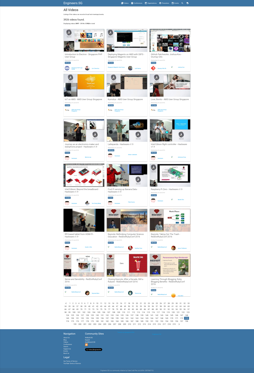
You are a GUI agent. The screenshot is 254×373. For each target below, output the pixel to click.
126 (77, 315)
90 (161, 309)
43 (101, 306)
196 (176, 321)
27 (165, 303)
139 (141, 315)
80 (121, 309)
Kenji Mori (180, 295)
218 (169, 324)
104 (93, 312)
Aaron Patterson (182, 248)
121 (178, 312)
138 (136, 315)
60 (169, 306)
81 (125, 309)
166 (151, 318)
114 (143, 312)
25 (157, 303)
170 (171, 318)
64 (185, 306)
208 (119, 324)
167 (156, 318)
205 (104, 324)
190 (146, 321)
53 (141, 306)
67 (69, 309)
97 (189, 309)
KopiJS (87, 340)
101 (78, 312)
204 (99, 324)
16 (121, 303)
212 (139, 324)
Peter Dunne (131, 202)
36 (73, 306)
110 (123, 312)
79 (117, 309)
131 (102, 315)
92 (169, 309)
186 (127, 321)
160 (122, 318)
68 (73, 309)
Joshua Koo (181, 67)
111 (128, 312)
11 (101, 303)
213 (144, 324)
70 (81, 309)
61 (173, 306)
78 (113, 309)
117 (158, 312)
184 (117, 321)
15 (117, 303)
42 (97, 306)
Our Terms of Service (70, 361)
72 (89, 309)
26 (161, 303)
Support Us (67, 349)
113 (138, 312)
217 (164, 324)
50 (129, 306)
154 (92, 318)
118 (163, 312)
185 (122, 321)
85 (141, 309)
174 (67, 321)
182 (107, 321)
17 (125, 303)
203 (94, 324)
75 (101, 309)
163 (136, 318)
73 (93, 309)
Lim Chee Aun (95, 68)
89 (157, 309)
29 (173, 303)
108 (113, 312)
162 (131, 318)
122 (183, 312)
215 (154, 324)
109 (118, 312)
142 (156, 315)
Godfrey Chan (138, 248)
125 (72, 315)
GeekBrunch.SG (90, 342)
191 (151, 321)
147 (181, 315)
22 (145, 303)
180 (97, 321)
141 (151, 315)
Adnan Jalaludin (132, 154)
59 (165, 306)
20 (137, 303)
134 (117, 315)
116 (153, 312)
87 (149, 309)
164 (141, 318)
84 (137, 309)
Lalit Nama (138, 68)
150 (72, 318)
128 (87, 315)
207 (114, 324)
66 (65, 309)
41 (93, 306)
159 (117, 318)
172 (181, 318)
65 (189, 306)
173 (186, 318)
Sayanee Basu (95, 293)
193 (161, 321)
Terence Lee (138, 293)
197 (181, 321)
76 (105, 309)
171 (176, 318)
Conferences (68, 344)
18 (129, 303)
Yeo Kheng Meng (96, 203)
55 (149, 306)
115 (148, 312)
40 (89, 306)
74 (97, 309)
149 (67, 318)
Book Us (66, 353)
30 (177, 303)
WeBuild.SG (89, 338)
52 (137, 306)
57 (157, 306)
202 (89, 324)
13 (109, 303)
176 (77, 321)
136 (127, 315)
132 (107, 315)
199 (74, 324)
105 (98, 312)
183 (112, 321)
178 (87, 321)
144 (166, 315)
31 (181, 303)
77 (109, 309)
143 (161, 315)
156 (102, 318)
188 (136, 321)
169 (166, 318)
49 (125, 306)
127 (82, 315)
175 (72, 321)
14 (113, 303)
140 (146, 315)
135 (122, 315)
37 (77, 306)
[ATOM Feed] (86, 345)
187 (131, 321)
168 (161, 318)
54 (145, 306)
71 (85, 309)
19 (133, 303)
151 (77, 318)
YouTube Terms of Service (72, 363)
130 (97, 315)
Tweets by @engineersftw (125, 332)
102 (83, 312)
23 (149, 303)
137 (131, 315)
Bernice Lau (88, 157)
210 (129, 324)
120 (173, 312)
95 (181, 309)
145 (171, 315)
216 (159, 324)
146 (176, 315)
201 (84, 324)
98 (65, 312)
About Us (67, 338)
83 (133, 309)
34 (65, 306)
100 (73, 312)
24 (153, 303)
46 (113, 306)
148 (186, 315)
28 (169, 303)
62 (177, 306)
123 (188, 312)
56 (153, 306)
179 (92, 321)
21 (141, 303)
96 (185, 309)
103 (88, 312)
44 (105, 306)
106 (103, 312)
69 (77, 309)
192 (156, 321)
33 (189, 303)
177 (82, 321)
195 (171, 321)
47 (117, 306)
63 (181, 306)
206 (109, 324)
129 (92, 315)
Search (66, 346)
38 (81, 306)
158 (112, 318)
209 (124, 324)
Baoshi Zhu (181, 199)
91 (165, 309)
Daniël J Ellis (88, 247)
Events (66, 351)
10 (97, 303)
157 (107, 318)
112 (133, 312)
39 (85, 306)
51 (133, 306)
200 (79, 324)
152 (82, 318)
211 (134, 324)
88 (153, 309)
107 (108, 312)
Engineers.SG (73, 3)
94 (177, 309)
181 (102, 321)
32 (185, 303)
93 (173, 309)
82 (129, 309)
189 (141, 321)
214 (149, 324)
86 (145, 309)
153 (87, 318)
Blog (65, 340)
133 (112, 315)
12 (105, 303)
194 (166, 321)
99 (69, 312)
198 (186, 321)
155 (97, 318)
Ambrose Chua (182, 157)
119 (168, 312)
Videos (66, 342)
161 (127, 318)
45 (109, 306)
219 (174, 324)
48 (121, 306)
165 (146, 318)
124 (67, 315)
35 (69, 306)
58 (161, 306)
